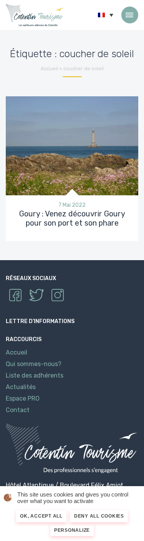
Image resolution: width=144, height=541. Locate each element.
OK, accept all (41, 516)
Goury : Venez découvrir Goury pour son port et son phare (72, 218)
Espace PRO (23, 398)
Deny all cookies (99, 516)
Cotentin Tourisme (34, 15)
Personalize (72, 530)
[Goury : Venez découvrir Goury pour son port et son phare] (72, 145)
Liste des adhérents (34, 375)
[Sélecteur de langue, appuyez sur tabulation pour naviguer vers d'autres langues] (105, 15)
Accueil (49, 68)
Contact (18, 410)
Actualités (21, 387)
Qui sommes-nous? (33, 364)
